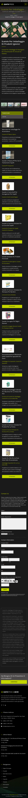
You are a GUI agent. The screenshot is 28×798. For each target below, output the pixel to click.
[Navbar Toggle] (25, 4)
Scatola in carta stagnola (13, 661)
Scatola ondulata (5, 661)
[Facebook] (1, 705)
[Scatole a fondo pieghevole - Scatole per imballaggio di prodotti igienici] (4, 104)
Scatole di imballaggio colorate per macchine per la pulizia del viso (11, 391)
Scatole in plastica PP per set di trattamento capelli (11, 162)
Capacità (5, 779)
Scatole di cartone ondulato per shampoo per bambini (12, 291)
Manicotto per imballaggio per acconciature (11, 130)
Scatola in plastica (5, 659)
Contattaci (5, 787)
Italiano (25, 1)
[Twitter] (3, 705)
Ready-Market (19, 796)
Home (11, 15)
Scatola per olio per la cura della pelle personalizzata (10, 459)
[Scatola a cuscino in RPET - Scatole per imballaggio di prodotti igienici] (11, 104)
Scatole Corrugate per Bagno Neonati (10, 322)
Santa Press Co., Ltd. (14, 794)
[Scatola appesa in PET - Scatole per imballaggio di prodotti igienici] (17, 104)
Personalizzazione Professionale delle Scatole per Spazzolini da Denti (11, 356)
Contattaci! (14, 681)
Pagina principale (7, 768)
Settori (15, 15)
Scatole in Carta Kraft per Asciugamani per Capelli (9, 193)
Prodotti (5, 771)
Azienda (5, 781)
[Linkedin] (5, 705)
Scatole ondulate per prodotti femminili (11, 258)
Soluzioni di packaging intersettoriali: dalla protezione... (12, 746)
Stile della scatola (7, 773)
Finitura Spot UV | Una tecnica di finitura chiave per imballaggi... (13, 739)
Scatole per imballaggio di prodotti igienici (14, 17)
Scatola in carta (12, 659)
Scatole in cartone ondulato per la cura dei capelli (12, 224)
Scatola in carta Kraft (19, 659)
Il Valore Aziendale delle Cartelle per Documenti (13, 753)
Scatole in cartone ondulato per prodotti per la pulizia (12, 426)
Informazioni (6, 784)
